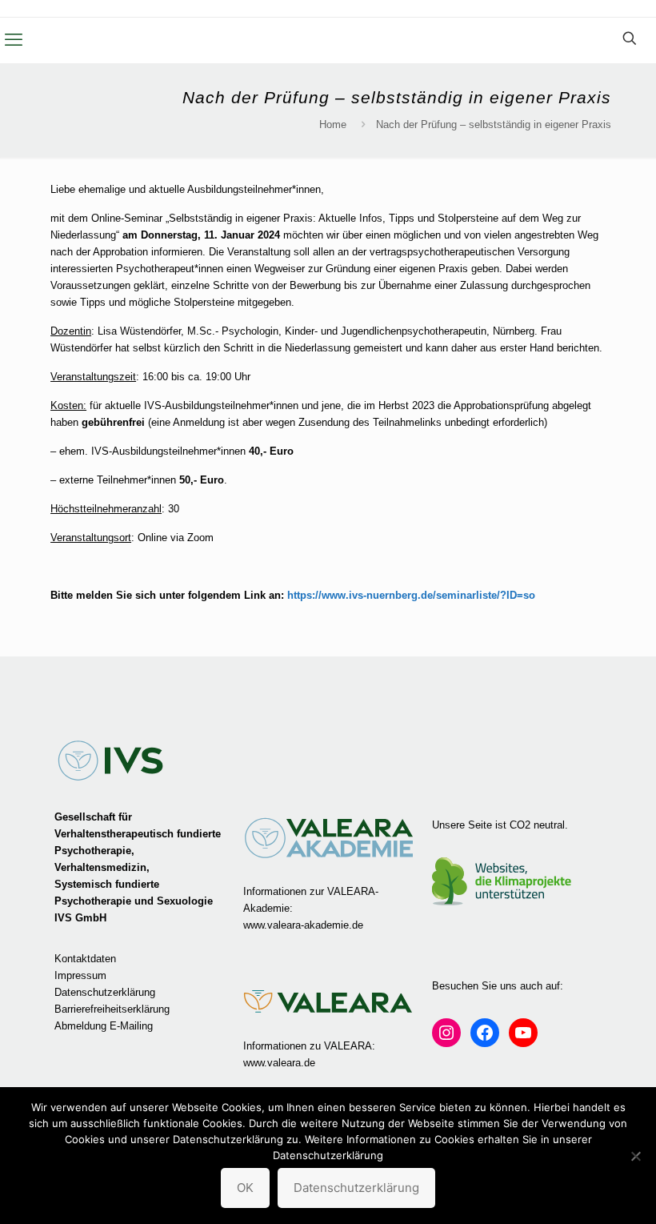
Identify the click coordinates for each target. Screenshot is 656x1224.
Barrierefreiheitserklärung (112, 1009)
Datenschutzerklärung (104, 992)
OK (245, 1187)
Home (332, 124)
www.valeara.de (279, 1063)
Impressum (80, 975)
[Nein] (636, 1156)
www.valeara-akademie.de (303, 925)
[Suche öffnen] (629, 38)
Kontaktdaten (85, 959)
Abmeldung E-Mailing (103, 1026)
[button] (13, 40)
